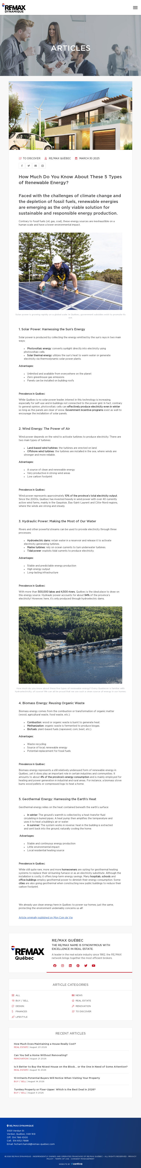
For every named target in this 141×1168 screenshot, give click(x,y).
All (17, 995)
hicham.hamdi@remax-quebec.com (34, 1144)
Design (19, 1006)
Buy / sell (22, 1001)
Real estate (83, 1001)
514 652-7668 (21, 1141)
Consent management (82, 1159)
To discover (31, 158)
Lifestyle (21, 1017)
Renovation (83, 1006)
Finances (21, 1011)
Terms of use (62, 1159)
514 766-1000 (20, 1137)
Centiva (76, 1164)
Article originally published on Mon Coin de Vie (46, 918)
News (79, 995)
